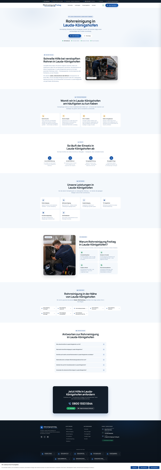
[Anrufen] (41, 437)
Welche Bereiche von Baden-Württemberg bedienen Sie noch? (71, 359)
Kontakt (94, 5)
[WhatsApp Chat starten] (103, 5)
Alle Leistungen (87, 431)
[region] (80, 466)
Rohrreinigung (69, 429)
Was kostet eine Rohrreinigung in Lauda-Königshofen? (69, 349)
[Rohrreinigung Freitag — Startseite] (52, 5)
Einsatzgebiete (86, 5)
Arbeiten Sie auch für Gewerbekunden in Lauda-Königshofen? (71, 365)
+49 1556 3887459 (109, 433)
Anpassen (134, 467)
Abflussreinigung (69, 431)
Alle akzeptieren (154, 467)
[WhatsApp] (44, 437)
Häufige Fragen (87, 436)
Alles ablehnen (144, 467)
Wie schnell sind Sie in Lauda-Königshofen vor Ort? (68, 344)
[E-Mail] (48, 437)
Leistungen (77, 5)
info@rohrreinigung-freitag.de (86, 408)
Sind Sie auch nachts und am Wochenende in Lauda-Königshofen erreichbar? (74, 354)
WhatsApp (88, 36)
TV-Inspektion (69, 436)
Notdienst (68, 441)
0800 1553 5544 (75, 36)
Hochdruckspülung (70, 438)
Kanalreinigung (69, 434)
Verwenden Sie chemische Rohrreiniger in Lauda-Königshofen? (71, 370)
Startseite (70, 5)
